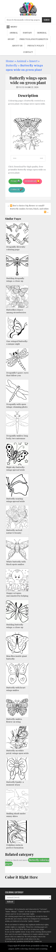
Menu (14, 27)
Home (10, 61)
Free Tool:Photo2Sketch (34, 39)
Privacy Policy (35, 46)
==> (41, 158)
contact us (20, 936)
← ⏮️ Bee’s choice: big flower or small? (26, 205)
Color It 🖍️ (17, 189)
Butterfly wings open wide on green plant (28, 80)
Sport (11, 39)
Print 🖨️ (15, 181)
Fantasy (27, 33)
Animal (14, 33)
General (42, 33)
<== (14, 158)
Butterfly (11, 65)
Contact (28, 52)
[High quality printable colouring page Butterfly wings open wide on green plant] (28, 151)
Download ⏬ (32, 181)
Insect (33, 61)
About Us (17, 46)
